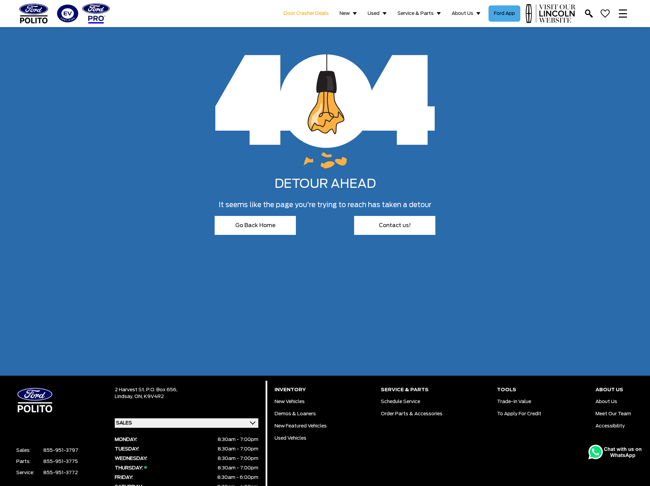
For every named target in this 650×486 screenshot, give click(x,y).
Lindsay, (124, 396)
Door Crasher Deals (306, 13)
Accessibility (610, 426)
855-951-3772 (60, 472)
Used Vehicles (290, 438)
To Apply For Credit (519, 414)
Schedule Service (400, 401)
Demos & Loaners (295, 414)
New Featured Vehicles (301, 426)
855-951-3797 (60, 450)
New (345, 13)
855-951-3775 (60, 461)
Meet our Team (613, 414)
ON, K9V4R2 (149, 396)
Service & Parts (415, 13)
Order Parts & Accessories (411, 414)
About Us (462, 13)
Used (374, 13)
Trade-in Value (514, 401)
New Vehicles (290, 401)
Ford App (504, 13)
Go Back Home (255, 225)
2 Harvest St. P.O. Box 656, (146, 390)
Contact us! (395, 225)
